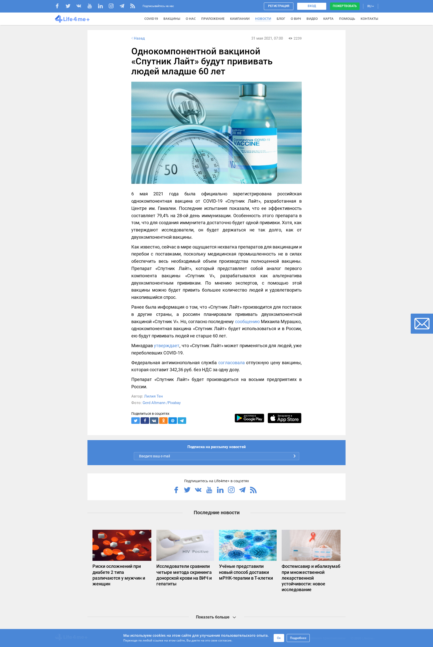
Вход (312, 6)
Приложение (213, 18)
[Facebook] (60, 6)
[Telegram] (124, 6)
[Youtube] (92, 6)
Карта (328, 18)
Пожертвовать (345, 6)
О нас (191, 18)
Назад (139, 38)
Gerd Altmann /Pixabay (162, 403)
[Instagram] (114, 6)
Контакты (369, 18)
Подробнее (298, 638)
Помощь (347, 18)
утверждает (166, 345)
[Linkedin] (103, 6)
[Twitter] (70, 6)
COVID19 (151, 18)
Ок (279, 638)
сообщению (247, 321)
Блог (281, 18)
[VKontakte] (81, 6)
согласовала (231, 362)
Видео (312, 18)
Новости (263, 18)
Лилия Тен (153, 396)
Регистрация (278, 6)
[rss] (132, 6)
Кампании (240, 18)
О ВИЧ (296, 18)
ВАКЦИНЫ (171, 18)
